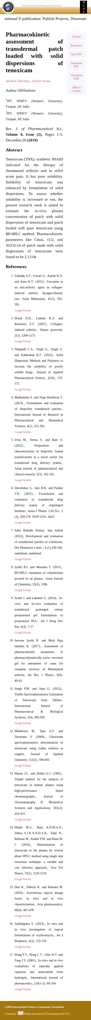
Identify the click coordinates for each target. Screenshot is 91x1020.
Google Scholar (23, 310)
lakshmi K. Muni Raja (18, 81)
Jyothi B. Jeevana (41, 81)
